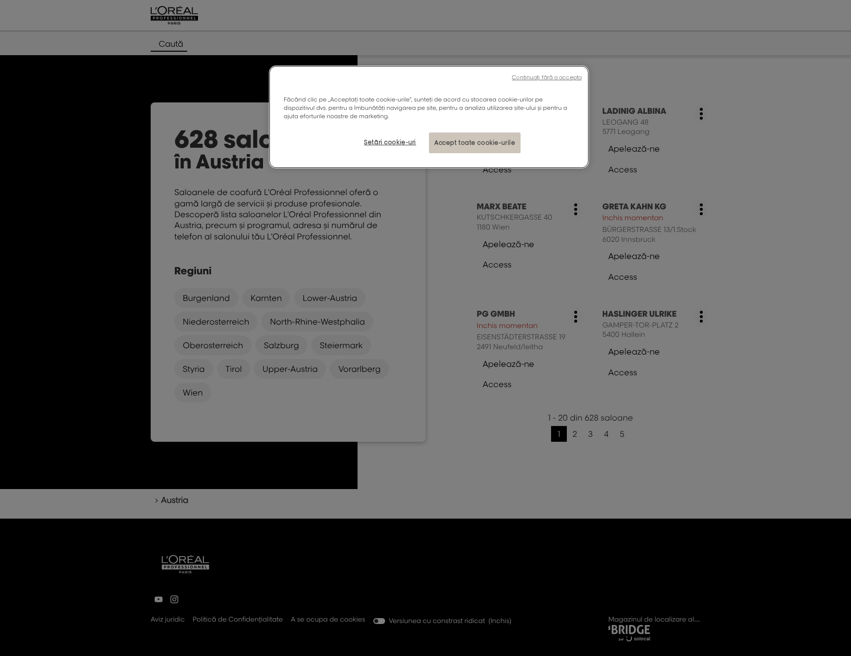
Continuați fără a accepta (547, 77)
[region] (429, 117)
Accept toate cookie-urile (474, 142)
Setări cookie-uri (390, 142)
